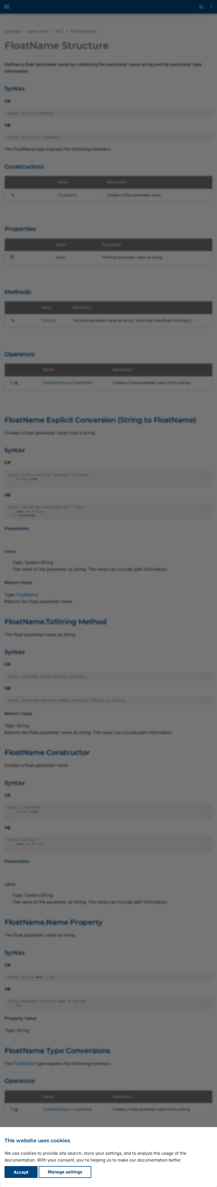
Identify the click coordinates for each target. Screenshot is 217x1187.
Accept (21, 1172)
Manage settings (65, 1172)
